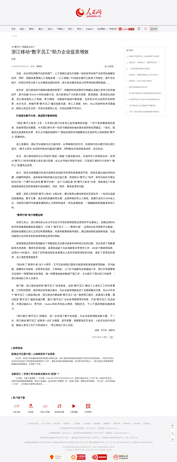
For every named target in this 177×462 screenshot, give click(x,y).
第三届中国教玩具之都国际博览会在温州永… (146, 93)
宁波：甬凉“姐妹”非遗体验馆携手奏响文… (145, 112)
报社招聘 (57, 423)
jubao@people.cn (112, 428)
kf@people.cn (66, 433)
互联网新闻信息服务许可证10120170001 (54, 438)
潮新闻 (39, 66)
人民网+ (30, 412)
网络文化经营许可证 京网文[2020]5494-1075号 (71, 442)
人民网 (14, 36)
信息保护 (137, 423)
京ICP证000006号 (123, 442)
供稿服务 (97, 423)
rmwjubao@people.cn (121, 433)
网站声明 (117, 423)
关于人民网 (46, 423)
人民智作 (88, 412)
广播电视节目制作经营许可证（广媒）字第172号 (119, 438)
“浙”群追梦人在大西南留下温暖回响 (142, 105)
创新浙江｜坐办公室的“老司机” (140, 81)
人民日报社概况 (33, 423)
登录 (155, 29)
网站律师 (127, 423)
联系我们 (147, 423)
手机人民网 (45, 412)
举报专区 (113, 29)
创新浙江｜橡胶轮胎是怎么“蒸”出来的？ (144, 75)
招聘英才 (67, 423)
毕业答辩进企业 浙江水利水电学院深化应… (145, 99)
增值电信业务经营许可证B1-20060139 (85, 438)
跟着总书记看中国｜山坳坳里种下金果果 (33, 354)
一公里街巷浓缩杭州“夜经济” (140, 69)
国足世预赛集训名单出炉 (138, 87)
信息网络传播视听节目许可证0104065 (38, 442)
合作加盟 (87, 423)
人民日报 (16, 412)
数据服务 (107, 423)
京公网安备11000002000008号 (142, 442)
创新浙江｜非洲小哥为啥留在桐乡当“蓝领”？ (35, 374)
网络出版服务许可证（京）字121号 (102, 442)
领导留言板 (59, 412)
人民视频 (74, 412)
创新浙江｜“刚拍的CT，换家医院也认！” (144, 62)
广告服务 (77, 423)
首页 (13, 29)
